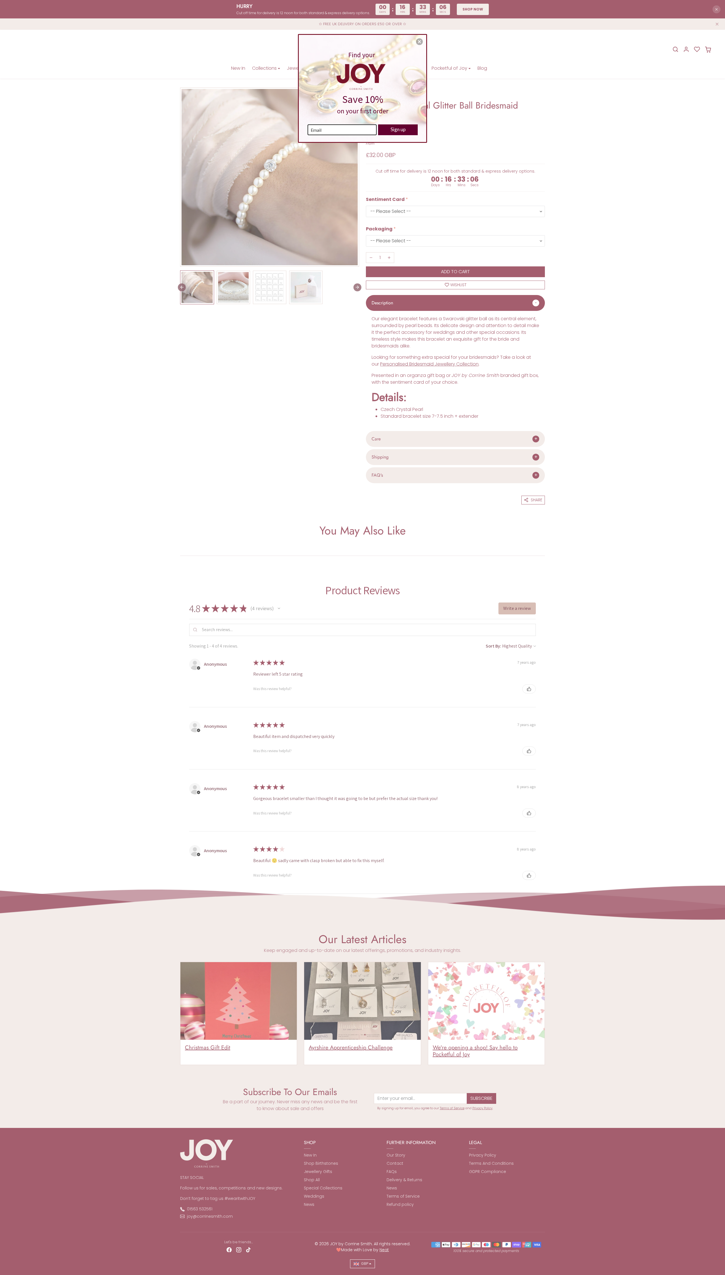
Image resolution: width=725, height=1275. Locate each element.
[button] (419, 41)
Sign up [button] (398, 129)
